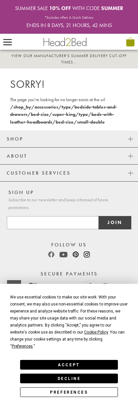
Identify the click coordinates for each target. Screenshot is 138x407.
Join (115, 222)
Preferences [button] (22, 346)
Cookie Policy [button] (96, 332)
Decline (69, 378)
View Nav (7, 41)
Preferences (69, 392)
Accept (69, 365)
